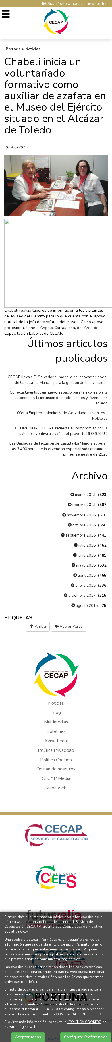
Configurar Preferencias (85, 1037)
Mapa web (56, 788)
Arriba (40, 626)
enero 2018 (85, 585)
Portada (13, 49)
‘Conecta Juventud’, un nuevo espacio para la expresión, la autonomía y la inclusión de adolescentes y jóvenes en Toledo (58, 398)
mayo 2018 (85, 565)
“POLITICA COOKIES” (84, 1022)
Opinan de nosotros (56, 769)
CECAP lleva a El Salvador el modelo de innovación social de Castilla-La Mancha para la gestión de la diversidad (58, 380)
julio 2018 (87, 545)
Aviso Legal (56, 741)
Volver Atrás (71, 626)
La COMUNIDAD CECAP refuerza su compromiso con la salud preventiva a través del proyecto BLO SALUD (60, 431)
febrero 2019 (84, 505)
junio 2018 (86, 555)
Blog (56, 712)
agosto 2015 (86, 605)
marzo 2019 (85, 494)
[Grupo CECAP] (56, 21)
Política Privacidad (56, 750)
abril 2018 (86, 575)
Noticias (32, 49)
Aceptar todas (28, 1037)
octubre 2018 (84, 525)
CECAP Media (56, 778)
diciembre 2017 (81, 595)
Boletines (56, 731)
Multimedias (56, 722)
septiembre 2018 (80, 535)
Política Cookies (56, 760)
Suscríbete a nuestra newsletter (76, 3)
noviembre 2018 (81, 515)
